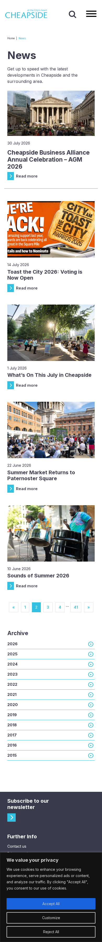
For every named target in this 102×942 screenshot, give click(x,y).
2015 (12, 755)
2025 (12, 653)
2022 (12, 684)
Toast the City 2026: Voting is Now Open (44, 275)
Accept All (51, 903)
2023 (12, 674)
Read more (27, 176)
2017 (12, 735)
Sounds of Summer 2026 (38, 575)
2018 (12, 724)
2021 (11, 694)
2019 (12, 714)
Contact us (16, 846)
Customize (51, 917)
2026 (12, 643)
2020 (12, 704)
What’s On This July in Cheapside (49, 375)
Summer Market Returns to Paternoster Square (41, 475)
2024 (12, 664)
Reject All (51, 932)
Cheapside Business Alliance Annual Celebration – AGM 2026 (48, 159)
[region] (51, 897)
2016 (12, 745)
